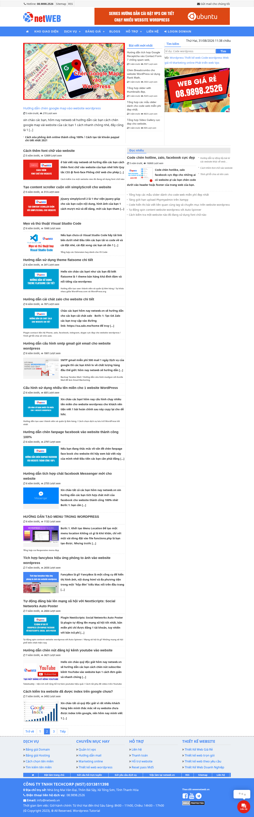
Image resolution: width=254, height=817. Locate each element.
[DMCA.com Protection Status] (193, 803)
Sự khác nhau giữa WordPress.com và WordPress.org (92, 290)
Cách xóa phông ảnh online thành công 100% (54, 137)
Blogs (114, 31)
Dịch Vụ (70, 31)
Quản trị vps (87, 749)
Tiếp (63, 731)
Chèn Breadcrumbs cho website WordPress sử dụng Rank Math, (143, 76)
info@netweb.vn (48, 800)
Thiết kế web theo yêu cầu (203, 761)
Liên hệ (221, 775)
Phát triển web (204, 62)
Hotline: (39, 4)
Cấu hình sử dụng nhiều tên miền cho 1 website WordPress (70, 388)
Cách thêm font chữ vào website (49, 151)
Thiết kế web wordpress (95, 767)
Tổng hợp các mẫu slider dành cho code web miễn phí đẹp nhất (169, 194)
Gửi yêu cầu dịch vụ (126, 775)
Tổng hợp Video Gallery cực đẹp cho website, (143, 123)
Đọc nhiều (136, 150)
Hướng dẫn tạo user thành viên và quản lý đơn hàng (87, 288)
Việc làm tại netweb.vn (162, 775)
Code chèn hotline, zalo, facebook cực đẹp (161, 157)
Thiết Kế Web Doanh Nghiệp (204, 767)
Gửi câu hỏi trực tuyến (89, 775)
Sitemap (61, 4)
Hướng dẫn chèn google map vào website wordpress (62, 108)
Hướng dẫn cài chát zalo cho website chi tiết (58, 299)
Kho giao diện (46, 31)
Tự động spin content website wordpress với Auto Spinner (52, 639)
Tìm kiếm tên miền (39, 767)
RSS (70, 4)
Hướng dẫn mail (90, 755)
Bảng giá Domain (38, 749)
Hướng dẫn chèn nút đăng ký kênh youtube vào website (67, 650)
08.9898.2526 (76, 795)
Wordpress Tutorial (86, 811)
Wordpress (177, 57)
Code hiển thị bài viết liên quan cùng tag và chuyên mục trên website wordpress (179, 204)
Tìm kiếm (223, 51)
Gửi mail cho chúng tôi (215, 4)
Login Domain (179, 31)
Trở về (29, 731)
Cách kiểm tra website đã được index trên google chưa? (68, 691)
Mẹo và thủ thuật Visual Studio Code (52, 223)
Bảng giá (93, 31)
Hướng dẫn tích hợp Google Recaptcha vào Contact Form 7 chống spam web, (144, 58)
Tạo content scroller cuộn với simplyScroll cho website (67, 187)
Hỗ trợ (132, 31)
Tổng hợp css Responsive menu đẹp (41, 550)
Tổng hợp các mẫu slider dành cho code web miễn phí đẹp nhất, (144, 108)
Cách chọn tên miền (40, 761)
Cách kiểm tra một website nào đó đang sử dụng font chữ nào (92, 179)
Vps (217, 62)
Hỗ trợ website (142, 761)
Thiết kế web (192, 57)
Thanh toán (140, 755)
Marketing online (183, 62)
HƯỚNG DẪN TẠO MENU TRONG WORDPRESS (61, 516)
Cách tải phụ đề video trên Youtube (104, 683)
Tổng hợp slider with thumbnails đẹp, (142, 92)
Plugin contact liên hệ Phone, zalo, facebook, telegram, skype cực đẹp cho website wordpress (71, 332)
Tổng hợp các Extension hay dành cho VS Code (84, 252)
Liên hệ (153, 31)
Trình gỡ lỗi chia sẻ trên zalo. (37, 335)
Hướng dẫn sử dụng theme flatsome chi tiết (58, 260)
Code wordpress (211, 57)
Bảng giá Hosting (38, 755)
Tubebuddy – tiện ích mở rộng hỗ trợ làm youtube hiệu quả (53, 683)
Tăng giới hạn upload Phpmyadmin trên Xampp (158, 199)
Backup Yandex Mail (71, 377)
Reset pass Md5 (143, 767)
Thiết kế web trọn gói (200, 755)
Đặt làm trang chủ (54, 775)
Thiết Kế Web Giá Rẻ (199, 749)
